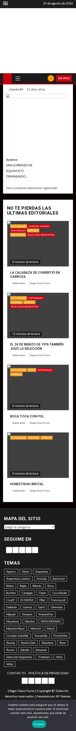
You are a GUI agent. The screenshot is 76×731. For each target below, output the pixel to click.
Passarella (40, 635)
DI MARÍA (26, 600)
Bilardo (37, 585)
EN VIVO (64, 78)
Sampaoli (40, 649)
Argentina (41, 571)
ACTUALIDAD (18, 226)
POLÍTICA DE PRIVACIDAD (49, 673)
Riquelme (47, 642)
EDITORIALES (18, 230)
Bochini (11, 593)
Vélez (9, 664)
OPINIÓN (33, 230)
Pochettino (60, 635)
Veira (59, 657)
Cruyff (10, 600)
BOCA (31, 369)
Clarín (42, 593)
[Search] (43, 78)
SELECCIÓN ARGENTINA (40, 234)
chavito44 (16, 89)
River (62, 642)
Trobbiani (44, 657)
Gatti (41, 607)
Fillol (42, 600)
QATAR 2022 (18, 234)
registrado (50, 188)
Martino (30, 621)
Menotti (36, 628)
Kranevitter (46, 614)
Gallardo (11, 607)
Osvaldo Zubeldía (17, 635)
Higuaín (11, 614)
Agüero (11, 571)
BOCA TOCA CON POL (27, 416)
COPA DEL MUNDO (38, 226)
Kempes (27, 614)
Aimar (25, 571)
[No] (71, 715)
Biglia (23, 585)
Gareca (27, 607)
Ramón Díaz (28, 642)
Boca (50, 585)
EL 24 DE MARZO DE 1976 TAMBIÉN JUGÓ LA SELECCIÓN (36, 346)
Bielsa (10, 585)
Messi (51, 628)
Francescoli (58, 600)
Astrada (41, 578)
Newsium (43, 696)
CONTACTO (16, 673)
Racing (10, 642)
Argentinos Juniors (18, 578)
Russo (10, 649)
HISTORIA (16, 302)
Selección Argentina (19, 657)
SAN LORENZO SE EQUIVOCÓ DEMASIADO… (19, 168)
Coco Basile (59, 593)
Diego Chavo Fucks (40, 283)
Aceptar (39, 724)
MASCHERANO (51, 621)
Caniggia (27, 593)
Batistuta (59, 578)
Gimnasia (56, 607)
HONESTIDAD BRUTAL (27, 484)
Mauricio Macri (15, 628)
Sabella (24, 649)
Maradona (12, 621)
